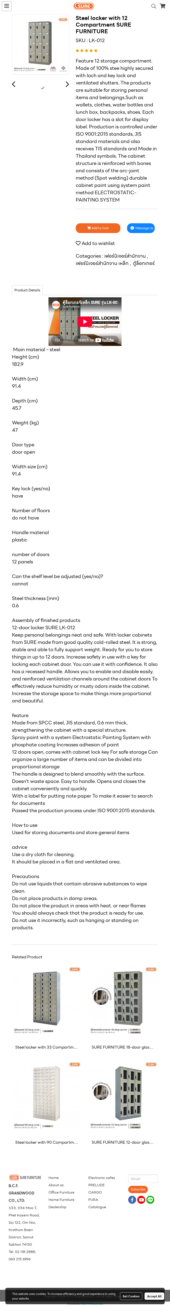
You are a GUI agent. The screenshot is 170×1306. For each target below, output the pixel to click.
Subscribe (138, 1189)
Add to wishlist (98, 243)
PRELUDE (96, 1185)
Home (53, 1177)
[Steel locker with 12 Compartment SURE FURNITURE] (40, 45)
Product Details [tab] (27, 290)
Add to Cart (100, 228)
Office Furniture (61, 1192)
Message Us (144, 228)
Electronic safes (101, 1177)
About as (56, 1185)
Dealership (57, 1207)
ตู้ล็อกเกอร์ (144, 263)
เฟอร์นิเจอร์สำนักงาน (125, 256)
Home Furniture (61, 1199)
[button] (152, 6)
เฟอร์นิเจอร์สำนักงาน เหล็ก (103, 263)
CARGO (95, 1192)
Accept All (154, 1296)
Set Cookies (131, 1296)
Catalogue (97, 1207)
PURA (93, 1199)
